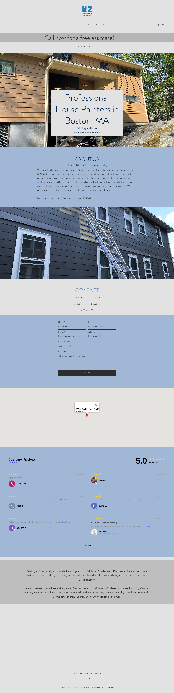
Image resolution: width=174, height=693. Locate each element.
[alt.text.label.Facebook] (158, 25)
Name (61, 322)
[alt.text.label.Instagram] (162, 25)
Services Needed (65, 342)
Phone (61, 332)
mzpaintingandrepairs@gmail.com (87, 673)
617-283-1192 (85, 46)
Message (62, 351)
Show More (64, 500)
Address (91, 332)
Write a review (13, 462)
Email (90, 322)
